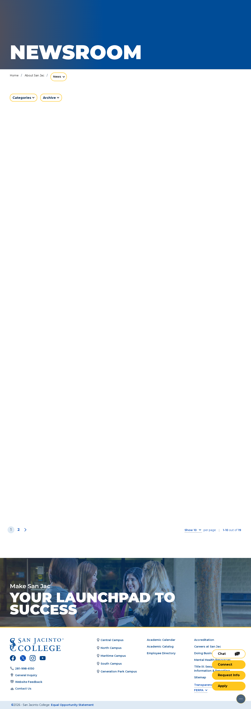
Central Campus (112, 640)
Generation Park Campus (119, 671)
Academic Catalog (160, 646)
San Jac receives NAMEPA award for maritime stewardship (123, 393)
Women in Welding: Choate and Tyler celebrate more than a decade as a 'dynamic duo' (202, 185)
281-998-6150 (24, 668)
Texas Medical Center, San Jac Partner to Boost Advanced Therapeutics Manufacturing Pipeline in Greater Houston (123, 191)
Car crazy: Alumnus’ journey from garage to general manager (204, 298)
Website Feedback (28, 682)
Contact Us (23, 688)
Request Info (229, 675)
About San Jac (34, 75)
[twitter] (23, 658)
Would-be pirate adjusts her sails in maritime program (40, 298)
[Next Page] (25, 530)
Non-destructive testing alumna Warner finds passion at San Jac (47, 492)
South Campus (111, 663)
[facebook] (13, 658)
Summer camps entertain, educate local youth (198, 393)
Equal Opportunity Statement (72, 705)
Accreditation (204, 640)
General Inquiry (26, 675)
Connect (225, 664)
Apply (222, 686)
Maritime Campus (113, 656)
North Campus (111, 648)
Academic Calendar (161, 640)
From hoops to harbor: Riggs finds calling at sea (124, 298)
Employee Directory (161, 653)
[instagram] (33, 658)
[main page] (32, 14)
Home (14, 75)
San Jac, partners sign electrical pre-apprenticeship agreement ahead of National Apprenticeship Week (45, 188)
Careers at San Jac (207, 646)
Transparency (204, 685)
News (57, 76)
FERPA (198, 690)
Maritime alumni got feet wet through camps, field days (43, 393)
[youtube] (42, 658)
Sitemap (200, 677)
